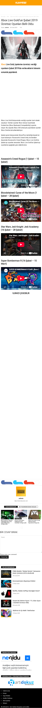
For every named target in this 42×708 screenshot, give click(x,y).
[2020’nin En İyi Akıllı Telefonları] (6, 613)
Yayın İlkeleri (6, 696)
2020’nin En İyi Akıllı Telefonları (24, 610)
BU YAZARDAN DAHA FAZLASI (27, 507)
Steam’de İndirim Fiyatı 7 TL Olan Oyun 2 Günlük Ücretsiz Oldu (27, 602)
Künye (4, 693)
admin (7, 27)
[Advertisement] (21, 10)
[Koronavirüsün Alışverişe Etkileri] (6, 584)
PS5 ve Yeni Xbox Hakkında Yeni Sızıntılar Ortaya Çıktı (20, 522)
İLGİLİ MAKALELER (11, 507)
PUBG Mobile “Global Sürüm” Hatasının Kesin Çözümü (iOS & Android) (26, 572)
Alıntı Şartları (6, 700)
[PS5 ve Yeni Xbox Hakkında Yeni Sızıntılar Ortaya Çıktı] (21, 514)
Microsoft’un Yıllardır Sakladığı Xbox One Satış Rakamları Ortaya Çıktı (7, 522)
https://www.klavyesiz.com (21, 500)
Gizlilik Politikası (7, 698)
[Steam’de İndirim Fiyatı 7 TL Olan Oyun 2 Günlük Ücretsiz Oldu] (6, 603)
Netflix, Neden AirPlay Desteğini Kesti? (26, 591)
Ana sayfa (3, 16)
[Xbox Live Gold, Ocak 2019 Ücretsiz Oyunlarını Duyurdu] (34, 514)
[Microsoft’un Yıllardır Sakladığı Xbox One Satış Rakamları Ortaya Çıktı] (7, 514)
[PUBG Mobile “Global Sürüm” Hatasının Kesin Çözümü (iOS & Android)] (6, 574)
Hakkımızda (6, 691)
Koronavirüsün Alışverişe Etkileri (24, 581)
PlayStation (18, 518)
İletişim (5, 703)
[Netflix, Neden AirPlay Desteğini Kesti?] (6, 594)
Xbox (8, 16)
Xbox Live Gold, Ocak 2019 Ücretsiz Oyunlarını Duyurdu (34, 522)
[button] (39, 3)
